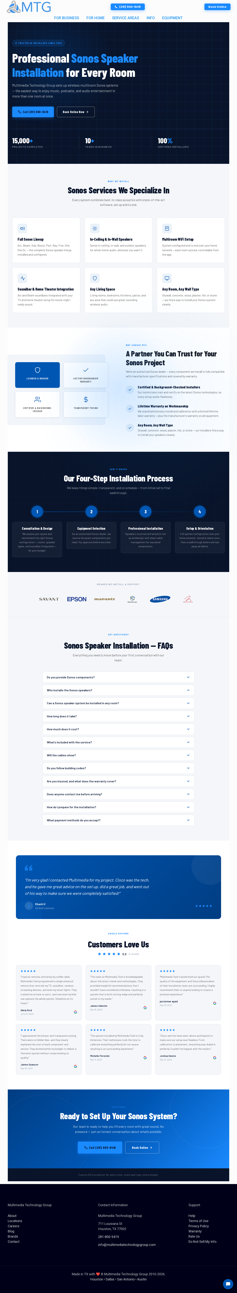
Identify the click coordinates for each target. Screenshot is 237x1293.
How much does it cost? (63, 729)
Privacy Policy (198, 1226)
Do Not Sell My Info (202, 1242)
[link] (28, 7)
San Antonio (126, 1279)
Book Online (140, 1147)
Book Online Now (73, 112)
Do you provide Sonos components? (71, 677)
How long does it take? (62, 716)
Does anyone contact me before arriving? (74, 794)
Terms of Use (198, 1221)
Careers (13, 1226)
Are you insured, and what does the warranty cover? (81, 781)
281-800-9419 (108, 1237)
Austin (142, 1279)
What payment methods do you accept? (73, 820)
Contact (13, 1242)
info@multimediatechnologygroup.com (127, 1245)
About (12, 1216)
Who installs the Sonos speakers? (69, 690)
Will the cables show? (61, 755)
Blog (11, 1231)
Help (191, 1216)
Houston (96, 1279)
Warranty (195, 1231)
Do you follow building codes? (66, 768)
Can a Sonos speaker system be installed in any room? (83, 703)
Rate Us (194, 1236)
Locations (15, 1221)
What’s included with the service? (69, 742)
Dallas (110, 1279)
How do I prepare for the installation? (71, 807)
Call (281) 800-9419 (35, 112)
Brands (13, 1236)
